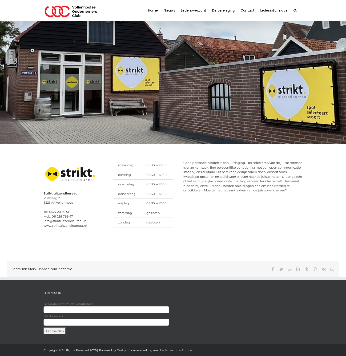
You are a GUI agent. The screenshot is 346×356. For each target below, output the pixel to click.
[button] (295, 10)
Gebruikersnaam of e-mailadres (68, 304)
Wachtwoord (53, 316)
